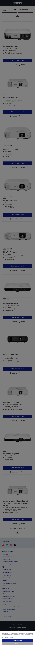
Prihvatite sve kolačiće (17, 640)
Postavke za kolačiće (17, 647)
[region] (17, 640)
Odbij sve (17, 643)
